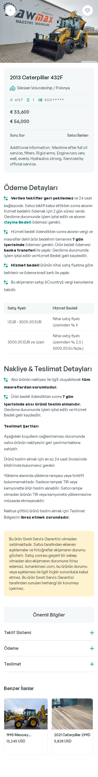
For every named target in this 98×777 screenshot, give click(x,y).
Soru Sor (17, 135)
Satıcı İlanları (77, 135)
